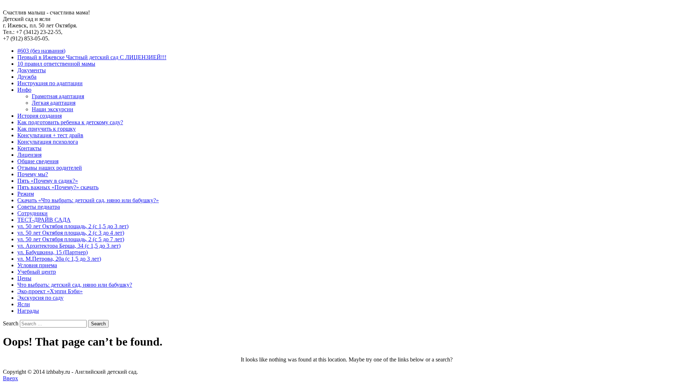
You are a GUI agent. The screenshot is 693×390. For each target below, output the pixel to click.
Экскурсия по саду (40, 298)
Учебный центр (36, 272)
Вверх (10, 378)
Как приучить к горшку (46, 129)
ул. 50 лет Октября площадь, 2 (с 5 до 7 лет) (70, 239)
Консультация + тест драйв (50, 135)
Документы (31, 70)
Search (10, 323)
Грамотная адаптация (58, 96)
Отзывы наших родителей (49, 168)
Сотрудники (32, 213)
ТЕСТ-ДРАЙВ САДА (44, 220)
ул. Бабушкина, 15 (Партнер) (52, 252)
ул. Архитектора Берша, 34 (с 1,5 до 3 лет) (69, 246)
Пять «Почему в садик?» (47, 181)
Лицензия (29, 155)
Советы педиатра (38, 207)
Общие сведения (37, 161)
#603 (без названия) (41, 51)
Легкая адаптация (53, 103)
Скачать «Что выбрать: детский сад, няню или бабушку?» (88, 200)
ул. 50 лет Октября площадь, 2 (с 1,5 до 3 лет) (72, 226)
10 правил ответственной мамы (56, 64)
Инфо (24, 90)
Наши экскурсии (52, 109)
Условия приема (37, 265)
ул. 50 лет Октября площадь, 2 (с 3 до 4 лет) (70, 233)
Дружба (26, 77)
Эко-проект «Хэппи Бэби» (50, 291)
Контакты (29, 148)
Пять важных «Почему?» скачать (58, 187)
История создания (39, 116)
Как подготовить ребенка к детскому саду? (70, 122)
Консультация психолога (47, 142)
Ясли (23, 304)
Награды (28, 311)
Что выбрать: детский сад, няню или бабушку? (74, 285)
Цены (24, 278)
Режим (25, 194)
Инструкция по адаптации (50, 83)
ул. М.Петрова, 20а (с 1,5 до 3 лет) (59, 259)
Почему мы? (32, 174)
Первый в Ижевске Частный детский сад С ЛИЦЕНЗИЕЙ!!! (91, 57)
